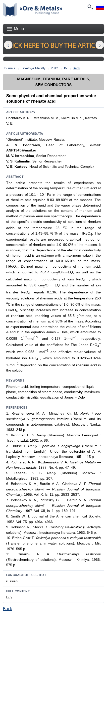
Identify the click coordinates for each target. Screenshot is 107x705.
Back (76, 68)
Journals (9, 68)
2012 (54, 68)
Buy (9, 597)
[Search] (90, 7)
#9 (65, 68)
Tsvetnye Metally (33, 68)
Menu (19, 29)
